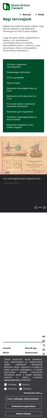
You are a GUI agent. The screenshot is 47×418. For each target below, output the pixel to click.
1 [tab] (40, 207)
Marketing (27, 389)
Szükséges (12, 384)
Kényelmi (26, 384)
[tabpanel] (23, 162)
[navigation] (43, 336)
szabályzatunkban (12, 380)
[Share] (44, 345)
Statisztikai (12, 389)
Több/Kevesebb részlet (32, 393)
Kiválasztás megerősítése (23, 406)
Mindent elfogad (23, 414)
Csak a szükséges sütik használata (23, 399)
